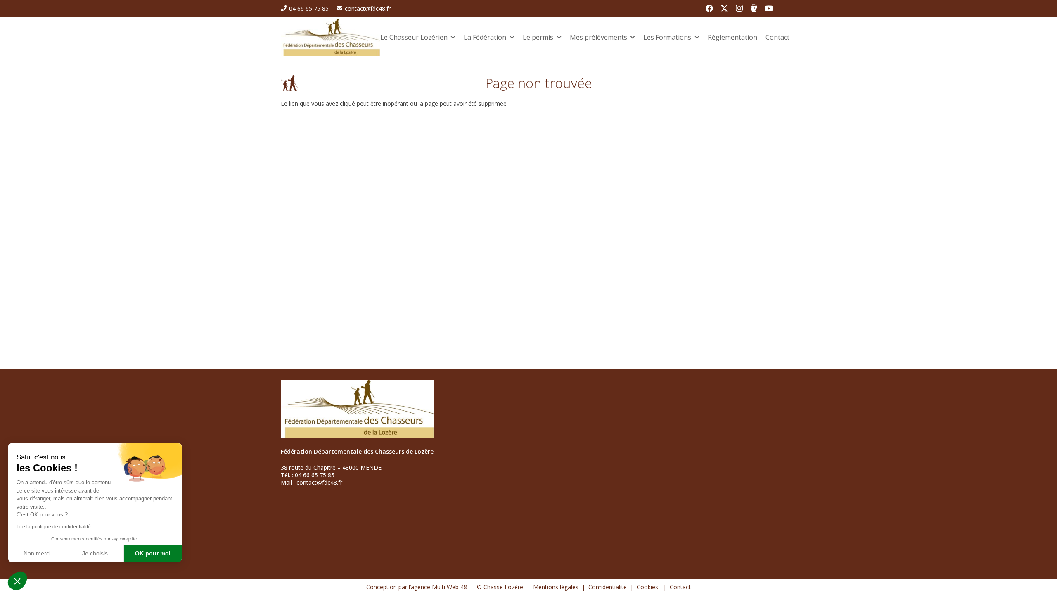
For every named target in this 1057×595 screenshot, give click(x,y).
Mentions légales (555, 587)
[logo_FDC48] (330, 37)
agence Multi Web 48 (439, 587)
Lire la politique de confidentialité (54, 527)
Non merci (37, 553)
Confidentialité (607, 587)
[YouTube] (768, 8)
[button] (17, 581)
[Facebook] (709, 8)
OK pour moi (153, 553)
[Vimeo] (754, 8)
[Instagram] (739, 8)
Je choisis (95, 553)
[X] (724, 8)
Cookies (648, 587)
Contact (680, 587)
